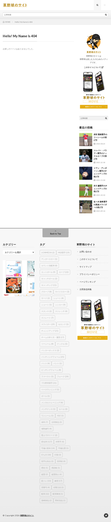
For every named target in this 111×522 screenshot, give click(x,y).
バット (45, 363)
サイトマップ (85, 266)
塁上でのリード (49, 435)
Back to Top (55, 233)
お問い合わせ (85, 251)
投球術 (61, 461)
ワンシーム (47, 415)
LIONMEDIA (47, 252)
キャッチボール (49, 278)
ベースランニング (50, 389)
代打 (60, 415)
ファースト (47, 376)
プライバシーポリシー (89, 274)
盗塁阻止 (56, 474)
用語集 (55, 468)
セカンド (63, 324)
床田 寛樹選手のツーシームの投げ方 (100, 137)
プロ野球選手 (49, 383)
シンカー (60, 305)
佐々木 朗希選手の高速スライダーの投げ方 (100, 204)
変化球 (46, 442)
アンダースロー (49, 259)
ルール (63, 409)
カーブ (64, 272)
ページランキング (87, 281)
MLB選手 (64, 252)
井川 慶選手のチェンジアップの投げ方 (100, 189)
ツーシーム (47, 344)
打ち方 (46, 455)
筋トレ (46, 481)
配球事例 (58, 494)
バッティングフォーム (52, 357)
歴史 (44, 468)
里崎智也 (46, 500)
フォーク (63, 376)
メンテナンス (48, 409)
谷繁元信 (58, 487)
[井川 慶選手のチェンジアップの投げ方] (85, 190)
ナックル (62, 344)
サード (45, 298)
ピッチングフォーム (51, 370)
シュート (58, 298)
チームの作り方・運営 (52, 337)
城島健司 (46, 428)
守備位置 (63, 448)
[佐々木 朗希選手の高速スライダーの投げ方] (85, 206)
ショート (46, 305)
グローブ (46, 291)
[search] (106, 14)
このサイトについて (92, 67)
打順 (57, 455)
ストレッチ (61, 311)
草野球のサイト (27, 515)
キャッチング (49, 285)
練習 (58, 481)
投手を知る (47, 461)
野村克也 (60, 500)
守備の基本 (48, 448)
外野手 (60, 442)
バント (57, 363)
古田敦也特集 (85, 289)
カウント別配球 (49, 265)
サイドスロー (62, 291)
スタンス (46, 311)
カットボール (48, 272)
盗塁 (44, 474)
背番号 (45, 487)
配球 (45, 494)
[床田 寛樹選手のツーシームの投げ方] (85, 139)
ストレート (47, 318)
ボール (45, 396)
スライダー (48, 324)
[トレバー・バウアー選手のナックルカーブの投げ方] (85, 155)
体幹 (44, 422)
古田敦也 (56, 422)
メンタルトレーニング (52, 402)
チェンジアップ (49, 331)
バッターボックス (50, 350)
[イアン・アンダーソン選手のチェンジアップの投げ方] (85, 173)
